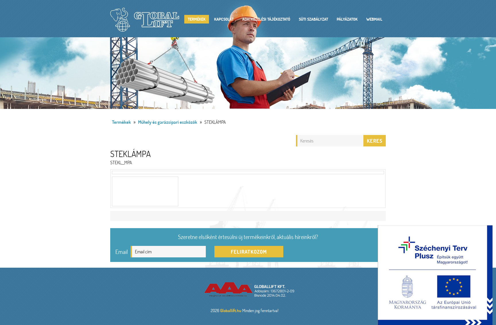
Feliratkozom (249, 251)
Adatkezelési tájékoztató (266, 19)
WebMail (374, 19)
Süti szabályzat (313, 19)
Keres (374, 141)
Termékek (197, 19)
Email (121, 251)
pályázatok (347, 19)
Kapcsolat (224, 19)
